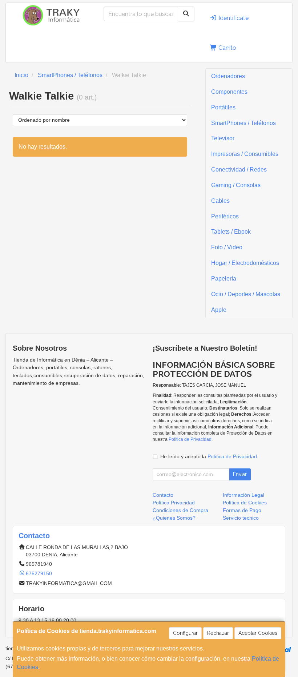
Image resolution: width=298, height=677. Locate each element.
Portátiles (223, 107)
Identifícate (233, 18)
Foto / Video (226, 247)
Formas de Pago (242, 510)
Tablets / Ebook (231, 232)
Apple (218, 310)
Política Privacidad (174, 502)
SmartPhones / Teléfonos (243, 123)
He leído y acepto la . (209, 456)
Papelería (223, 278)
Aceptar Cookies (257, 633)
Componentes (229, 92)
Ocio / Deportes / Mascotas (245, 294)
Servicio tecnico (241, 518)
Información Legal (243, 495)
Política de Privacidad (190, 439)
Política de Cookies (245, 502)
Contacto (163, 495)
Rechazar (218, 633)
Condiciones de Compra (180, 510)
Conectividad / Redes (239, 169)
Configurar (185, 633)
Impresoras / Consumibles (244, 154)
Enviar (240, 474)
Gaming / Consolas (236, 185)
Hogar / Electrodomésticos (245, 263)
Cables (220, 201)
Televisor (222, 138)
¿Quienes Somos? (174, 518)
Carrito (226, 47)
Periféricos (225, 216)
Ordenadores (228, 76)
